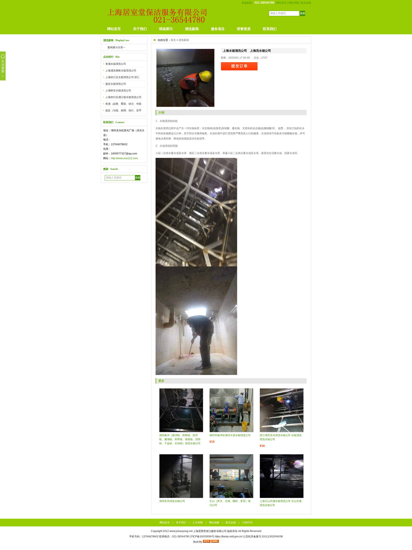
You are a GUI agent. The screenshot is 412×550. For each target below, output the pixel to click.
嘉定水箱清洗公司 (115, 83)
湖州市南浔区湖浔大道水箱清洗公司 (230, 435)
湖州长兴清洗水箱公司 (172, 501)
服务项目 (218, 29)
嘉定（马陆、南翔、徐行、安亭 (123, 110)
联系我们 (270, 29)
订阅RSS (247, 522)
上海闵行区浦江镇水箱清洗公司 (123, 97)
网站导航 (294, 2)
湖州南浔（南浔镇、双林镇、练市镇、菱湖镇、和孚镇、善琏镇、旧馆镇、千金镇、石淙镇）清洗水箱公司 (179, 439)
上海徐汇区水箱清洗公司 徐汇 (122, 77)
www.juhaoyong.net (181, 531)
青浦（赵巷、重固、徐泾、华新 (123, 103)
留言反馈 (306, 2)
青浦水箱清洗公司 (115, 63)
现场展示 (166, 29)
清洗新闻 (192, 29)
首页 (173, 40)
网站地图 (214, 522)
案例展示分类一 (117, 47)
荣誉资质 (244, 29)
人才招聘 (197, 522)
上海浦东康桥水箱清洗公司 (120, 70)
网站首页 (281, 2)
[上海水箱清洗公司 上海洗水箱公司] (185, 78)
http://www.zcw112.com (124, 158)
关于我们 (140, 29)
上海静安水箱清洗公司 (118, 90)
